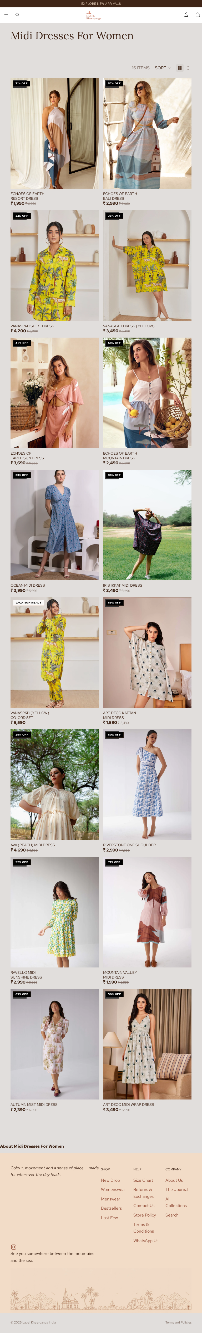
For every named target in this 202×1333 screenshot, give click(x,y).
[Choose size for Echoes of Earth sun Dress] (94, 438)
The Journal (176, 1189)
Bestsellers (111, 1208)
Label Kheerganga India (39, 1322)
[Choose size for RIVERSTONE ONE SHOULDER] (187, 830)
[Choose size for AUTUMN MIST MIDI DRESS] (94, 1090)
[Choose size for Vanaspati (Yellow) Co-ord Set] (94, 698)
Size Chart (143, 1180)
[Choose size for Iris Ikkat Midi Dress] (187, 571)
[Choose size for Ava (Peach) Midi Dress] (94, 830)
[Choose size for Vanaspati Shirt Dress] (94, 311)
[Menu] (6, 15)
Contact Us (143, 1205)
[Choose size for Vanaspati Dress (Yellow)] (187, 311)
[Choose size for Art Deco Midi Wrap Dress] (187, 1090)
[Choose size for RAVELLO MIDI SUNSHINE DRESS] (94, 957)
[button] (163, 68)
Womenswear (113, 1189)
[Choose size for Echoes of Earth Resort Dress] (94, 179)
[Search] (17, 15)
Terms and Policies (178, 1322)
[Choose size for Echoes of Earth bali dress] (187, 179)
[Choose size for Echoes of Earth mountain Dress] (187, 438)
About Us (174, 1180)
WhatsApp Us (145, 1240)
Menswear (110, 1198)
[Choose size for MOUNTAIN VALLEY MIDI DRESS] (187, 957)
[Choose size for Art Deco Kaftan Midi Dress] (187, 698)
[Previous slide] (18, 133)
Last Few (109, 1217)
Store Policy (144, 1215)
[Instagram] (14, 1247)
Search (172, 1215)
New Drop (110, 1180)
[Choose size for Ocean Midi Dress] (94, 571)
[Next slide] (91, 133)
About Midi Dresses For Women (32, 1146)
